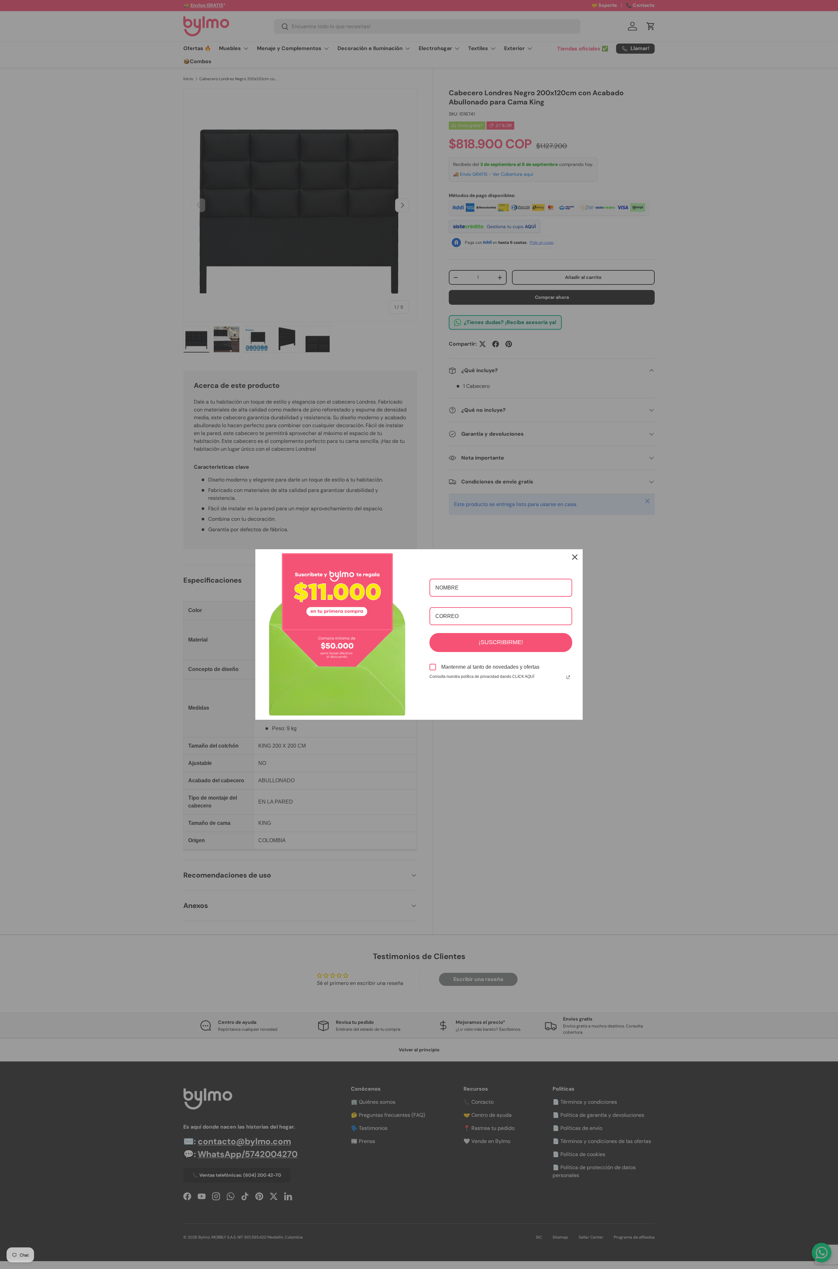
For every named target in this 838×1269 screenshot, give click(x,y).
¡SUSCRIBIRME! (501, 642)
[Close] (575, 557)
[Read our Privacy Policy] (568, 677)
